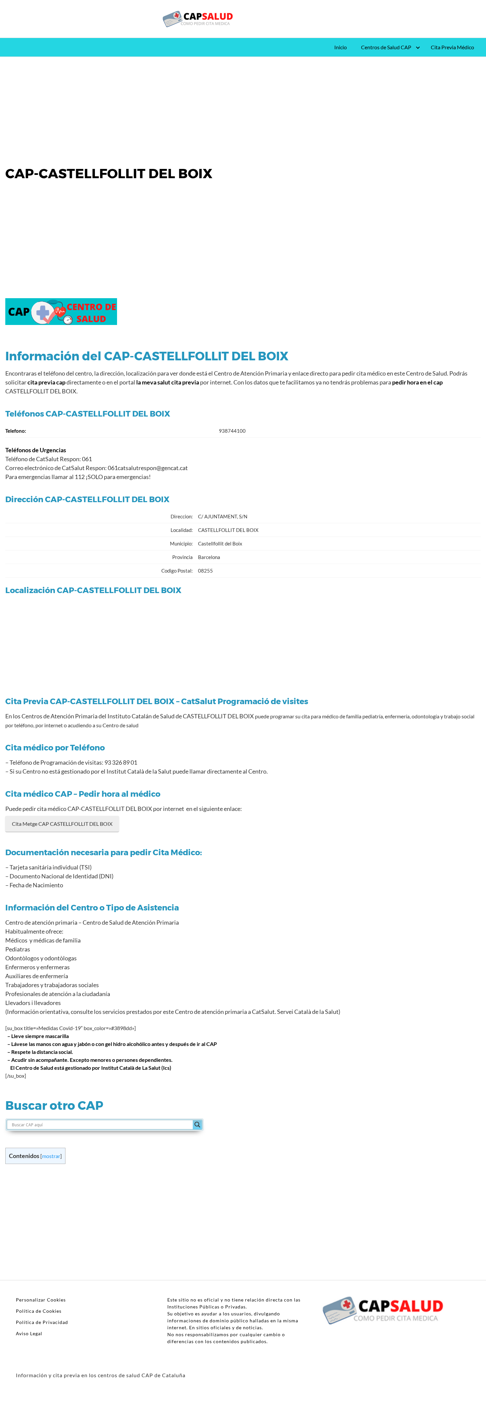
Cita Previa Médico (452, 47)
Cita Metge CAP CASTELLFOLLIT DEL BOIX (62, 824)
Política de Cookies (38, 1311)
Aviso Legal (29, 1333)
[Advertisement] (243, 106)
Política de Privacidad (42, 1322)
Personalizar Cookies (41, 1300)
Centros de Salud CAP (386, 47)
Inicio (340, 47)
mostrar (51, 1156)
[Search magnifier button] (197, 1124)
